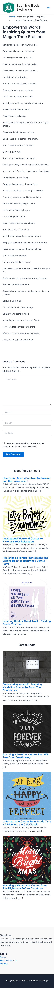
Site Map (4, 963)
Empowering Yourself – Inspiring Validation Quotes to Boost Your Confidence (22, 687)
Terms (3, 957)
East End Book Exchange (28, 7)
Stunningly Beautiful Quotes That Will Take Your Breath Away (26, 756)
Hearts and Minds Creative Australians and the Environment (26, 480)
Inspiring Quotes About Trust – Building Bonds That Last (27, 623)
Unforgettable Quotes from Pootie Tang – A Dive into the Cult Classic (27, 823)
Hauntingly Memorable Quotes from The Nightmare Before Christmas (25, 887)
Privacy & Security (8, 960)
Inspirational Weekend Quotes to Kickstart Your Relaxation (23, 540)
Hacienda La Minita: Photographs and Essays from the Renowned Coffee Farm (25, 560)
